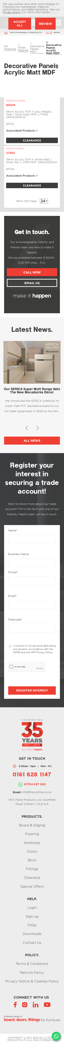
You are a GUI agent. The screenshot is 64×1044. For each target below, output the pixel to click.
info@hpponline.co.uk (36, 792)
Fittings (32, 869)
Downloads (32, 934)
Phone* (13, 572)
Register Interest (32, 690)
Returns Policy (32, 972)
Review (45, 23)
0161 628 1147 (32, 775)
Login (32, 907)
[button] (26, 428)
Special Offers (32, 886)
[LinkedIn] (35, 1004)
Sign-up (32, 916)
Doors (32, 851)
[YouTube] (47, 1004)
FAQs (32, 925)
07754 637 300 (35, 784)
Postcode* (15, 619)
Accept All (19, 23)
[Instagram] (24, 1004)
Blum (32, 860)
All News (32, 440)
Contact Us (32, 942)
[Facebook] (15, 1004)
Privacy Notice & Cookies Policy (32, 981)
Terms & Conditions (32, 964)
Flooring (32, 834)
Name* (12, 530)
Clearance (32, 877)
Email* (12, 596)
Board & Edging (32, 825)
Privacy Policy (12, 12)
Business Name (18, 554)
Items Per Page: (26, 201)
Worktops (32, 842)
